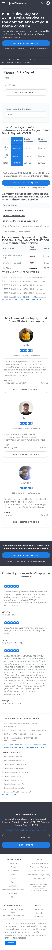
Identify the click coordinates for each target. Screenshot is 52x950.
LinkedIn (39, 913)
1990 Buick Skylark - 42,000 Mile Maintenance (24, 281)
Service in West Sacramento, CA (18, 792)
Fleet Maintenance (13, 871)
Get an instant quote (26, 43)
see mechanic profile (26, 390)
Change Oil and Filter (13, 210)
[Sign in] (48, 3)
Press (13, 867)
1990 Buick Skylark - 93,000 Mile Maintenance (24, 289)
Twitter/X (39, 917)
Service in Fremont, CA (14, 788)
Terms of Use (39, 878)
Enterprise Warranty (39, 867)
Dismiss (10, 943)
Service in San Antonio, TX (15, 768)
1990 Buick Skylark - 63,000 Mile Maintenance (24, 285)
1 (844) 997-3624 (14, 830)
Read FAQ (26, 837)
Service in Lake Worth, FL (15, 764)
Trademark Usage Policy (39, 874)
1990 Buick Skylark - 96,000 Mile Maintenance (24, 293)
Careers (13, 874)
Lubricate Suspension (14, 216)
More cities (9, 794)
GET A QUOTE (26, 845)
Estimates (13, 886)
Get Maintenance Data (26, 92)
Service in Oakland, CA (14, 784)
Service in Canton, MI (13, 780)
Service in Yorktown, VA (14, 757)
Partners (13, 893)
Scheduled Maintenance (13, 890)
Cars (13, 882)
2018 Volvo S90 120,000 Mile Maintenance (22, 734)
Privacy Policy (39, 871)
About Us (13, 863)
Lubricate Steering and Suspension (20, 221)
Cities (13, 878)
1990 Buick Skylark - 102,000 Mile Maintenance (25, 297)
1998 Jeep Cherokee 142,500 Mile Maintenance (25, 745)
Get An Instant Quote (26, 183)
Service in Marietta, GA (14, 760)
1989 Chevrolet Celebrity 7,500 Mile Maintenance (26, 730)
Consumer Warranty (39, 863)
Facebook (39, 909)
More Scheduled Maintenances (22, 300)
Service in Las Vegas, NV (15, 776)
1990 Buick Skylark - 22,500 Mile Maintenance (24, 277)
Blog (13, 897)
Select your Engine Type (18, 109)
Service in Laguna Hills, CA (16, 772)
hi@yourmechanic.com (34, 830)
